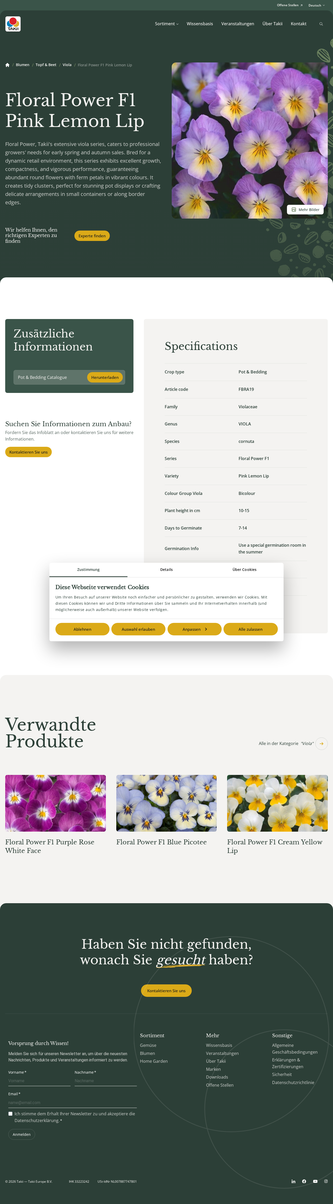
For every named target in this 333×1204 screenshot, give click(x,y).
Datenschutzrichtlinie (293, 1082)
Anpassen (192, 629)
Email (13, 1093)
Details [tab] (166, 569)
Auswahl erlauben (138, 629)
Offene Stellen (220, 1085)
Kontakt (298, 24)
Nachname (84, 1072)
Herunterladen (105, 377)
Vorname (16, 1072)
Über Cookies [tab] (245, 569)
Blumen (22, 65)
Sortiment (165, 24)
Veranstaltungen (237, 24)
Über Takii (272, 24)
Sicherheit (282, 1074)
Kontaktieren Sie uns (28, 452)
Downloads (217, 1077)
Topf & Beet (46, 65)
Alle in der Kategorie (286, 743)
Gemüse (148, 1045)
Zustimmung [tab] (88, 569)
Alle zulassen (250, 629)
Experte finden (92, 235)
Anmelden (22, 1134)
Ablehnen (82, 629)
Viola (67, 65)
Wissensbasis (200, 24)
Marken (213, 1069)
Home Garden (154, 1061)
